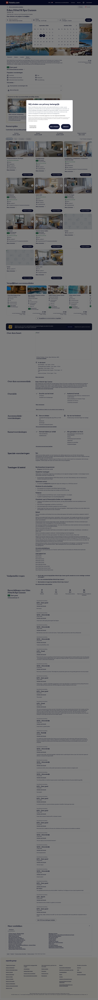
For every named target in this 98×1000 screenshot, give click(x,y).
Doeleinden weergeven (32, 126)
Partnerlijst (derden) (32, 121)
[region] (49, 115)
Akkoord (65, 126)
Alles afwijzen (54, 126)
